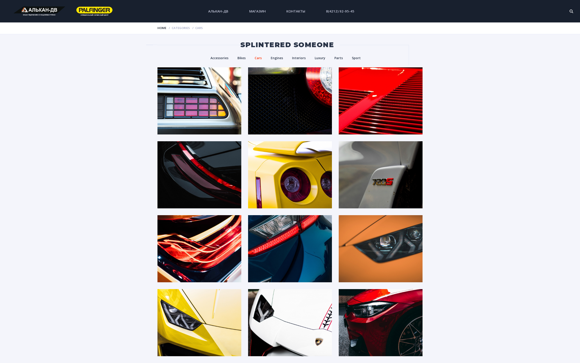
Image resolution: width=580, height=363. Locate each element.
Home (161, 28)
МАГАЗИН (257, 11)
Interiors (299, 58)
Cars (258, 58)
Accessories (219, 58)
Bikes (241, 58)
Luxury (320, 58)
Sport (356, 58)
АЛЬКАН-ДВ (218, 11)
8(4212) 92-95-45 (340, 11)
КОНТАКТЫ (295, 11)
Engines (277, 58)
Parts (338, 58)
